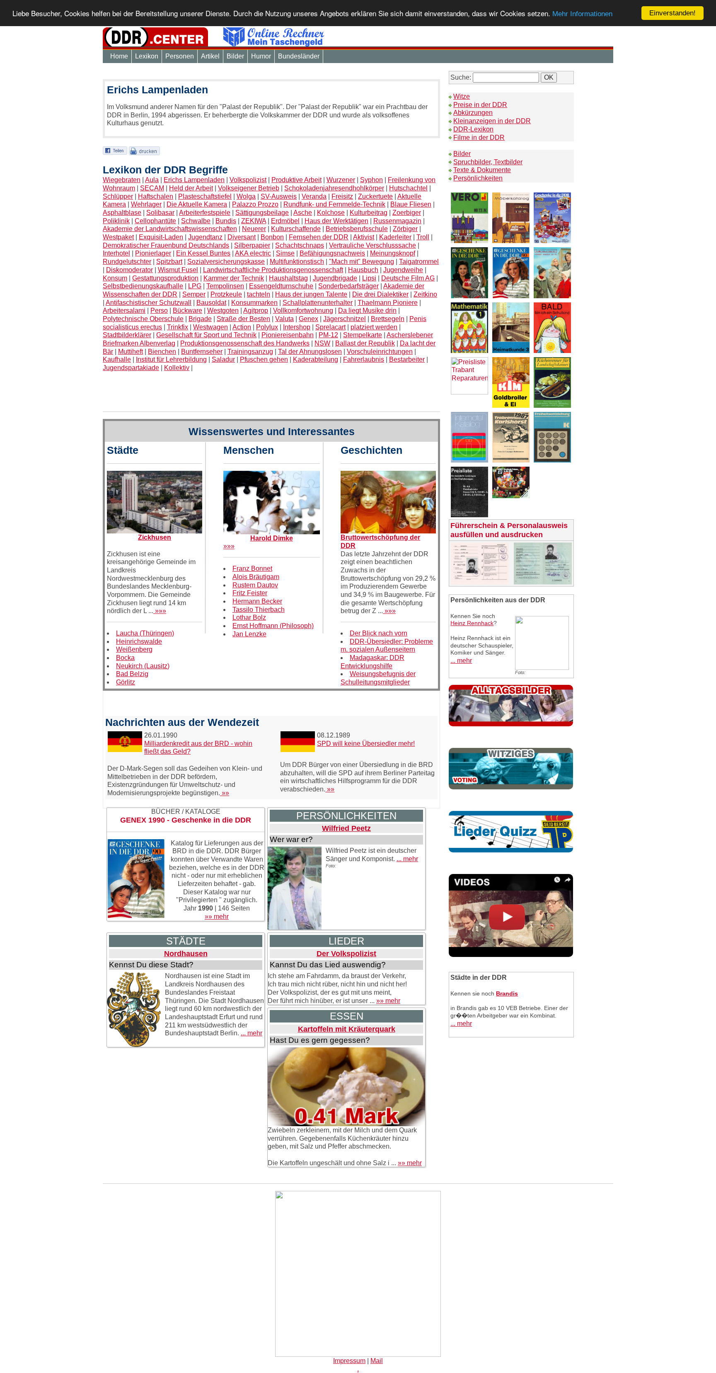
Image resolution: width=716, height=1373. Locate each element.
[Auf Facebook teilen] (115, 150)
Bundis (225, 220)
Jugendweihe (403, 269)
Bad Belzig (132, 673)
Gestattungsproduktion (165, 278)
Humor (261, 56)
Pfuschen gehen (264, 359)
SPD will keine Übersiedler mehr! (366, 743)
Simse (285, 253)
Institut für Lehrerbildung (171, 359)
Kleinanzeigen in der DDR (492, 120)
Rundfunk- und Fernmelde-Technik (334, 204)
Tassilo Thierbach (258, 609)
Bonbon (272, 237)
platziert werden (374, 327)
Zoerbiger (406, 212)
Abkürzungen (473, 112)
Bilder (235, 56)
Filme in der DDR (479, 137)
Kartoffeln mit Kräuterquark (346, 1029)
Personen (179, 56)
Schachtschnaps (299, 245)
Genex (308, 318)
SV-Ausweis (279, 196)
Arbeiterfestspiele (204, 212)
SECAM (152, 188)
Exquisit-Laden (161, 237)
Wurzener (341, 179)
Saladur (223, 359)
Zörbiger (405, 228)
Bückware (187, 310)
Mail (376, 1360)
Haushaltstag (288, 278)
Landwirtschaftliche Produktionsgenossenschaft (273, 269)
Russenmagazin (397, 220)
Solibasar (160, 212)
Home (119, 56)
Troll (422, 237)
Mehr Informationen (582, 14)
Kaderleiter (395, 237)
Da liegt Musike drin (367, 310)
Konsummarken (254, 302)
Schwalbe (195, 220)
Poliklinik (116, 220)
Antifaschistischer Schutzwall (148, 302)
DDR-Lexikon (473, 129)
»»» (159, 610)
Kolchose (331, 212)
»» (224, 792)
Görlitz (125, 682)
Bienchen (162, 351)
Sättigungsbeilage (262, 212)
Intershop (296, 327)
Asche (302, 212)
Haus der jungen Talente (311, 294)
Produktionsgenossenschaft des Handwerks (245, 343)
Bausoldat (211, 302)
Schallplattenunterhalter (318, 302)
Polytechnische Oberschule (143, 318)
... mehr (407, 858)
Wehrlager (146, 204)
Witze (461, 96)
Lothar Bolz (249, 617)
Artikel (210, 56)
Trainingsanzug (250, 351)
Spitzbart (169, 261)
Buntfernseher (202, 351)
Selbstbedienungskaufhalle (143, 286)
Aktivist (363, 237)
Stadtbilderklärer (127, 334)
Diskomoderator (129, 269)
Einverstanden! (672, 13)
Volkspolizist (248, 179)
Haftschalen (155, 196)
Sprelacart (330, 327)
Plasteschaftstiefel (205, 196)
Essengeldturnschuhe (281, 286)
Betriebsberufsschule (357, 228)
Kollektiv (176, 367)
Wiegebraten (121, 179)
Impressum (349, 1360)
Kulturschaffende (296, 228)
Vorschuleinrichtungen (380, 351)
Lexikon (146, 56)
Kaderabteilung (315, 359)
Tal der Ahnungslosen (310, 351)
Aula (152, 179)
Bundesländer (298, 56)
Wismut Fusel (178, 269)
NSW (322, 343)
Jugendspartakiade (131, 367)
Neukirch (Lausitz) (142, 665)
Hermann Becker (257, 601)
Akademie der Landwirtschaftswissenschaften (170, 228)
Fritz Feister (249, 592)
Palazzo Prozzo (255, 204)
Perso (159, 310)
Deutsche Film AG (408, 278)
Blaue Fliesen (410, 204)
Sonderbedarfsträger (348, 286)
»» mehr (217, 916)
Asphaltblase (122, 212)
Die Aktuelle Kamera (197, 204)
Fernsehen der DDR (318, 237)
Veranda (314, 196)
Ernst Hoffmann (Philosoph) (273, 625)
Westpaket (118, 237)
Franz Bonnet (252, 568)
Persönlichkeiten (478, 178)
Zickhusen (154, 537)
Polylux (267, 327)
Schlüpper (118, 196)
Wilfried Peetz (346, 828)
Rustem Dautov (255, 585)
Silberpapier (252, 245)
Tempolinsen (225, 286)
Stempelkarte (362, 334)
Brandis (507, 993)
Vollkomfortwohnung (303, 310)
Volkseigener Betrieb (248, 188)
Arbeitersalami (124, 310)
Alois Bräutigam (255, 576)
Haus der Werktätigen (336, 220)
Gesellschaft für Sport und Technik (206, 334)
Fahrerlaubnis (363, 359)
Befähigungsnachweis (332, 253)
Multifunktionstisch (297, 261)
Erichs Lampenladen (194, 179)
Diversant (241, 237)
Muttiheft (130, 351)
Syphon (371, 179)
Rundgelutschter (127, 261)
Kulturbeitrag (368, 212)
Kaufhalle (117, 359)
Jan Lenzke (249, 634)
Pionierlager (153, 253)
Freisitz (342, 196)
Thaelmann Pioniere (388, 302)
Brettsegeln (387, 318)
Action (241, 327)
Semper (194, 294)
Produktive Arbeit (296, 179)
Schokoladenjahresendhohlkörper (334, 188)
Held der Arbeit (191, 188)
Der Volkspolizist (346, 953)
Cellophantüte (155, 220)
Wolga (246, 196)
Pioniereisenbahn (287, 334)
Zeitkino (425, 294)
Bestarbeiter (407, 359)
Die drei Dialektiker (380, 294)
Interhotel (116, 253)
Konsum (115, 278)
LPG (194, 286)
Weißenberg (134, 649)
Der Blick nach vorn (378, 633)
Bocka (125, 657)
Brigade (200, 318)
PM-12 (328, 334)
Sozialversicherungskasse (226, 261)
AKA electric (253, 253)
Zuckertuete (375, 196)
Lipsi (369, 278)
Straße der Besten (243, 318)
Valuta (284, 318)
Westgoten (223, 310)
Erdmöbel (285, 220)
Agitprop (255, 310)
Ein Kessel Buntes (203, 253)
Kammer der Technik (233, 278)
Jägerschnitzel (344, 318)
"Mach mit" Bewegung (361, 261)
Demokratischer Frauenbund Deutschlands (166, 245)
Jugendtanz (205, 237)
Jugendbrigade (335, 278)
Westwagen (210, 327)
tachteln (258, 294)
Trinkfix (177, 327)
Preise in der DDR (480, 104)
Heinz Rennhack (471, 623)
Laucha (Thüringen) (145, 633)
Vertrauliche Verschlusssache (372, 245)
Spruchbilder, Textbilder (487, 162)
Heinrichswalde (139, 641)
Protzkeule (226, 294)
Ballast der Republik (365, 343)
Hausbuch (363, 269)
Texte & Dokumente (482, 169)
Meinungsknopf (392, 253)
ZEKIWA (253, 220)
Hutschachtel (408, 188)
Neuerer (254, 228)
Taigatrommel (419, 261)
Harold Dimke (271, 538)
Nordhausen (186, 953)
